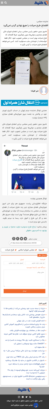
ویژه (40, 250)
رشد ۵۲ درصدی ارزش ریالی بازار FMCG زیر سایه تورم (25, 357)
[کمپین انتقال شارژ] (24, 103)
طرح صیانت (10, 250)
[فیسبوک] (17, 239)
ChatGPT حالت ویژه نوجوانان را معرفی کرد (29, 343)
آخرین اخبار (42, 303)
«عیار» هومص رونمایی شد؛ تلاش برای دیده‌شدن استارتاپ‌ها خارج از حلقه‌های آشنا (24, 316)
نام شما (42, 259)
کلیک (13, 401)
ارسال (24, 291)
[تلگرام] (25, 239)
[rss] (30, 397)
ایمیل (22, 259)
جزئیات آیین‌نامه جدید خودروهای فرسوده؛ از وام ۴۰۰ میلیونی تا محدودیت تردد (26, 371)
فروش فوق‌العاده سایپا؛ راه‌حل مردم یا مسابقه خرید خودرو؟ (26, 365)
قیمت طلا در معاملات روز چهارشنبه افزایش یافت (27, 330)
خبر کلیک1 (35, 91)
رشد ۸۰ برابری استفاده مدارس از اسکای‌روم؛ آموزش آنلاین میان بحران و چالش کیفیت (24, 325)
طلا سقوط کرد (40, 347)
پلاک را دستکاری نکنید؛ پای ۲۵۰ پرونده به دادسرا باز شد (25, 340)
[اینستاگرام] (19, 397)
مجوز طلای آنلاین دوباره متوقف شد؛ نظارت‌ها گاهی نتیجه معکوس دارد (24, 335)
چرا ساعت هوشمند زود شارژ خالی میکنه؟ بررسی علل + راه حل (24, 352)
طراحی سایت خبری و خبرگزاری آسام (22, 405)
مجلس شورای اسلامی (26, 250)
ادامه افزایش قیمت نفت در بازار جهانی (31, 321)
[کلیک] (41, 3)
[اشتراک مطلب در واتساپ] (13, 238)
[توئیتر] (21, 239)
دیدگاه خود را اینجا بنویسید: (35, 267)
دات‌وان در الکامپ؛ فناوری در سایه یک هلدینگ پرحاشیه (25, 360)
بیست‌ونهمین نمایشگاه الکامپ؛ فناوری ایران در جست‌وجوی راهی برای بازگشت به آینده (24, 377)
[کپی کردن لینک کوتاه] (24, 243)
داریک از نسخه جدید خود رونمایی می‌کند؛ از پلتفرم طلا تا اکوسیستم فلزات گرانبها (24, 309)
